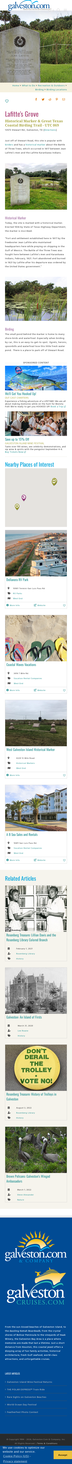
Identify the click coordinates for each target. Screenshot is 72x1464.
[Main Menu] (65, 10)
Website (41, 605)
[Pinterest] (56, 99)
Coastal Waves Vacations (21, 664)
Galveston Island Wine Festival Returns (29, 1382)
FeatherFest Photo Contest (22, 1412)
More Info (15, 605)
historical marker (35, 144)
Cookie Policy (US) (16, 1456)
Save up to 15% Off (17, 439)
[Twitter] (43, 99)
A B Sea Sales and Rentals (22, 834)
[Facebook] (36, 99)
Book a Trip (57, 406)
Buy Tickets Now (14, 452)
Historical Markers (25, 763)
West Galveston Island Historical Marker (30, 749)
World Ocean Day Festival (22, 1404)
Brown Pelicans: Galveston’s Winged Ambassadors (28, 1179)
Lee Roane (23, 1030)
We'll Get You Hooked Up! (20, 393)
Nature (20, 1199)
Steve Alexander (25, 1194)
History (20, 958)
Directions (50, 130)
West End (18, 598)
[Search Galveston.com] (58, 10)
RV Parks (17, 593)
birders (9, 144)
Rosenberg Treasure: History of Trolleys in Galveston (31, 1096)
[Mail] (63, 99)
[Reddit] (50, 99)
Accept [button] (62, 1455)
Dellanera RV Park (17, 579)
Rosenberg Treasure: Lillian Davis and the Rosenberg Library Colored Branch (31, 937)
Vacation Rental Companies (28, 678)
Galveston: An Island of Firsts (24, 1017)
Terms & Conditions (47, 1443)
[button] (24, 498)
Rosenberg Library (25, 953)
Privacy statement (15, 1461)
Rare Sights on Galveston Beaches (26, 1397)
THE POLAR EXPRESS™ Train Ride (26, 1389)
